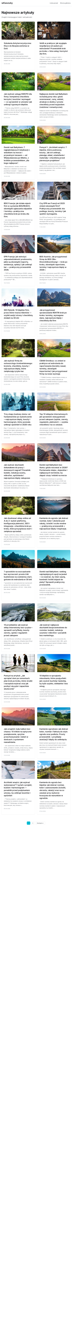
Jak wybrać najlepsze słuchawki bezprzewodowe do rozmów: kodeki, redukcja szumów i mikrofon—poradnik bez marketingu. (53, 630)
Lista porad (54, 3)
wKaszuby (7, 3)
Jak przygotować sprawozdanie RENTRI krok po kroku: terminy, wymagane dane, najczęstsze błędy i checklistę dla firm (53, 315)
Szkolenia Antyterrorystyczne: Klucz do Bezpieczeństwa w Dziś (18, 46)
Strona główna (65, 3)
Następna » (40, 823)
